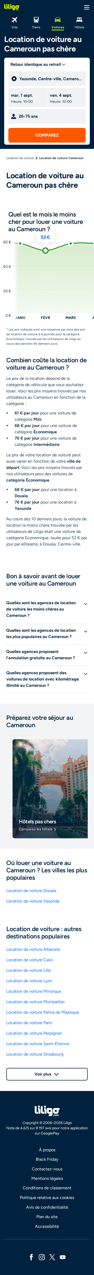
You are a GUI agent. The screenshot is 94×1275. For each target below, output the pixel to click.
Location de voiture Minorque (33, 991)
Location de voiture (20, 158)
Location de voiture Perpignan (34, 1033)
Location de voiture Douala (31, 890)
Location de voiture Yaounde (33, 901)
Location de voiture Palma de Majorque (42, 1012)
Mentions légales (47, 1178)
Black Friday (47, 1159)
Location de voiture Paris (29, 1022)
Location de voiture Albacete (33, 949)
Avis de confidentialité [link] (47, 1207)
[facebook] (31, 1256)
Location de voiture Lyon (29, 980)
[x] (52, 1256)
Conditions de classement (47, 1187)
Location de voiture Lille (28, 970)
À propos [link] (47, 1149)
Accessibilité (47, 1226)
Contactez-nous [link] (47, 1168)
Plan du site (47, 1216)
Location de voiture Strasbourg (34, 1054)
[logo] (11, 7)
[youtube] (62, 1256)
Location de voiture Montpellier (35, 1001)
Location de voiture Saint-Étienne (37, 1043)
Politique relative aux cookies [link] (47, 1197)
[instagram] (42, 1256)
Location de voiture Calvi (29, 959)
